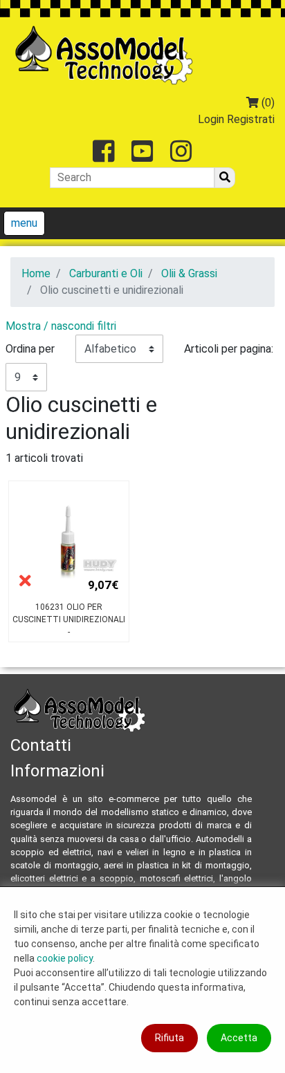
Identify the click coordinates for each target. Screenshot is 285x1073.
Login (211, 119)
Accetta (239, 1037)
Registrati (251, 119)
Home (35, 273)
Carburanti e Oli (105, 273)
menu (24, 223)
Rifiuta (169, 1037)
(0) (267, 102)
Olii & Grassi (189, 273)
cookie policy (65, 958)
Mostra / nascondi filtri (61, 326)
